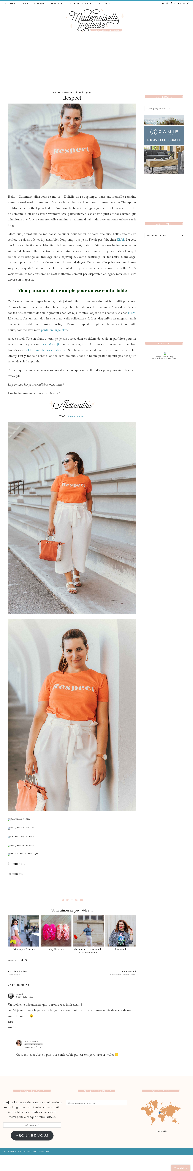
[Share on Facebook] (18, 960)
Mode (25, 3)
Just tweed (120, 949)
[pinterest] (175, 3)
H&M (132, 313)
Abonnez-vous (32, 1135)
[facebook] (171, 3)
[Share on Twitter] (22, 960)
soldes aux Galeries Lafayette (45, 350)
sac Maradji (51, 344)
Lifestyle (56, 3)
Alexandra (31, 1041)
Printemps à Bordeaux (24, 949)
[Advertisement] (96, 60)
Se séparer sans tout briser (123, 973)
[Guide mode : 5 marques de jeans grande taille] (88, 930)
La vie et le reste (79, 3)
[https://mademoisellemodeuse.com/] (96, 20)
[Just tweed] (120, 930)
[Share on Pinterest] (25, 960)
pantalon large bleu (54, 330)
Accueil (10, 3)
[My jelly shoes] (56, 930)
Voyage (39, 3)
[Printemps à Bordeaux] (23, 930)
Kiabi (120, 239)
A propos (103, 3)
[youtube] (179, 3)
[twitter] (163, 3)
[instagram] (167, 3)
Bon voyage (17, 973)
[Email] (184, 3)
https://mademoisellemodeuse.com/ (30, 1151)
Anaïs (19, 994)
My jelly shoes (56, 949)
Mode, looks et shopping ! (79, 92)
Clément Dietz (77, 416)
